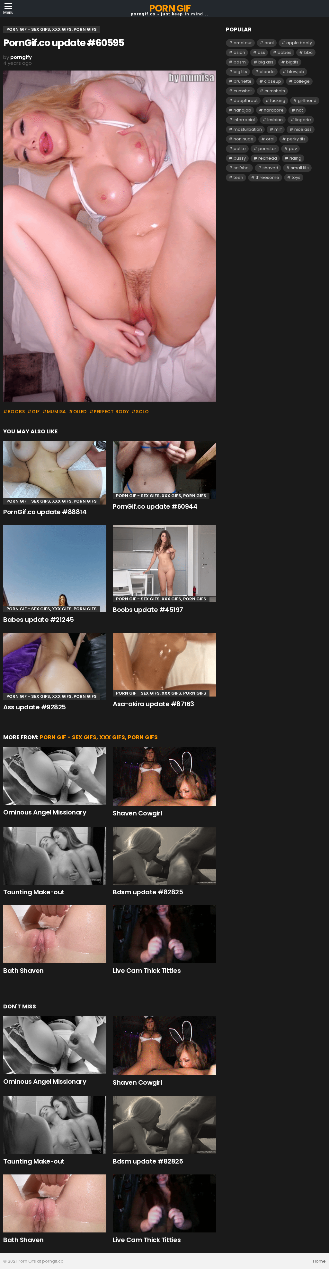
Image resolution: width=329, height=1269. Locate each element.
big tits (240, 72)
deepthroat (246, 100)
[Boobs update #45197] (164, 563)
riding (295, 158)
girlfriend (307, 100)
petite (240, 149)
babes (284, 52)
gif (36, 411)
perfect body (111, 411)
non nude (243, 139)
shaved (270, 168)
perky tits (296, 139)
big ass (265, 62)
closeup (272, 81)
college (302, 81)
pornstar (267, 149)
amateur (243, 43)
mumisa (56, 411)
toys (296, 177)
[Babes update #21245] (54, 568)
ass (261, 52)
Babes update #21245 (38, 619)
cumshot (243, 91)
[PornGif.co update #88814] (54, 472)
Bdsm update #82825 (148, 892)
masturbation (248, 129)
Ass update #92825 (34, 707)
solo (142, 411)
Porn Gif (169, 8)
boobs (16, 411)
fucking (277, 100)
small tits (300, 168)
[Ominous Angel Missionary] (54, 776)
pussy (240, 158)
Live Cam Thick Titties (147, 970)
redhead (267, 158)
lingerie (303, 120)
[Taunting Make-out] (54, 856)
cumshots (274, 91)
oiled (80, 411)
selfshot (242, 168)
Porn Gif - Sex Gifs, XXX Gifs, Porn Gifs (51, 501)
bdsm (240, 62)
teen (238, 177)
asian (239, 52)
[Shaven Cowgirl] (164, 776)
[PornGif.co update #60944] (164, 470)
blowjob (295, 72)
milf (278, 129)
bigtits (292, 62)
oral (270, 139)
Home (319, 1261)
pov (293, 149)
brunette (243, 81)
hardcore (274, 110)
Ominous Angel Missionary (44, 812)
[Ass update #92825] (54, 666)
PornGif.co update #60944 (155, 506)
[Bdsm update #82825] (164, 856)
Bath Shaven (23, 970)
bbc (308, 52)
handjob (242, 110)
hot (299, 110)
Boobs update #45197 (148, 609)
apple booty (299, 43)
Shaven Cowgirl (137, 813)
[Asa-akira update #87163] (164, 665)
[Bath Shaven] (54, 934)
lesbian (275, 120)
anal (269, 43)
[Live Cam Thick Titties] (164, 934)
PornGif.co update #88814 (44, 511)
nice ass (303, 129)
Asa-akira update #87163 (153, 703)
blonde (267, 72)
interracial (244, 120)
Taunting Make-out (34, 892)
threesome (267, 177)
